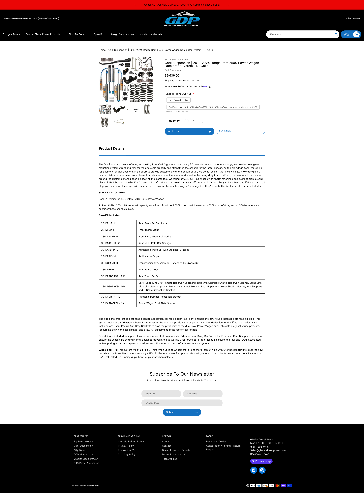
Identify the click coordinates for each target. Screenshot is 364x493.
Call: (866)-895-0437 (48, 18)
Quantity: (174, 120)
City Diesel (80, 450)
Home (102, 50)
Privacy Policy (126, 445)
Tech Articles (169, 458)
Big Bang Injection (84, 441)
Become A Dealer (216, 441)
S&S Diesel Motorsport (87, 463)
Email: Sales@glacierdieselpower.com (19, 18)
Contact (166, 445)
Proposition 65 (126, 450)
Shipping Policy (126, 454)
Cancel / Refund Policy (131, 441)
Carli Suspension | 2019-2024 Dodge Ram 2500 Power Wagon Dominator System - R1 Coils (160, 50)
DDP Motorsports (84, 454)
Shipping (169, 80)
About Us (167, 441)
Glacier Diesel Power (86, 458)
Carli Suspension (173, 70)
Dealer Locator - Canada (176, 450)
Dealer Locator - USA (174, 454)
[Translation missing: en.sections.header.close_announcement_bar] (360, 4)
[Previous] (135, 4)
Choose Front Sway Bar (179, 93)
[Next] (229, 4)
